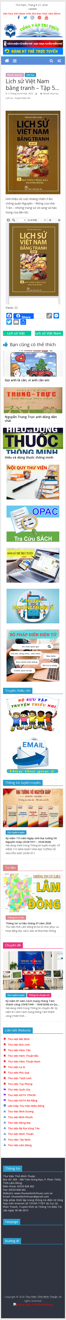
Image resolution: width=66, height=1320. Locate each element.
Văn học (30, 74)
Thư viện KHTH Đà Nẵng (22, 1100)
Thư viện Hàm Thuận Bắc (23, 1055)
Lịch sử (9, 98)
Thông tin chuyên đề (39, 995)
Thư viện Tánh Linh (20, 1078)
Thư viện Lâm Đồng (20, 1145)
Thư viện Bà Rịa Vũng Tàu (24, 1128)
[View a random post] (59, 60)
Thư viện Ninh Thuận (21, 1134)
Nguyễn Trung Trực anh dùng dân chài (31, 419)
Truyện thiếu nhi (22, 98)
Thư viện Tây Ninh (19, 1139)
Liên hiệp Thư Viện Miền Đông (26, 1106)
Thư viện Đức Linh (19, 1044)
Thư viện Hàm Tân (19, 1050)
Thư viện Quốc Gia (19, 1089)
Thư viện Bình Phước (20, 1117)
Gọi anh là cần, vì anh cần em (27, 380)
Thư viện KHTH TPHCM (22, 1095)
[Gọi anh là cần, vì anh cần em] (33, 352)
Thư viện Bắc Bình (19, 1039)
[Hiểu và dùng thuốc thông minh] (33, 430)
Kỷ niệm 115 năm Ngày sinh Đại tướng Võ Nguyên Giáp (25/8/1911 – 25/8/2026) (31, 840)
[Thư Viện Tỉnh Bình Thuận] (7, 61)
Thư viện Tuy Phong (20, 1084)
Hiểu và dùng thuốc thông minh (29, 457)
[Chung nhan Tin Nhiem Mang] (32, 1304)
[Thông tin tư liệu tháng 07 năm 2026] (33, 875)
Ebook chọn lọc (14, 74)
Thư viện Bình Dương (21, 1111)
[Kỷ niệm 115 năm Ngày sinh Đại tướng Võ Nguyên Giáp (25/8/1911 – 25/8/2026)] (33, 790)
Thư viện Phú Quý (18, 1072)
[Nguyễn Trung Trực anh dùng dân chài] (33, 389)
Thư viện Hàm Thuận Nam (24, 1061)
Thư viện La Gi (16, 1067)
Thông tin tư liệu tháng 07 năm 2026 (28, 923)
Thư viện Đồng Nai (19, 1122)
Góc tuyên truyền (16, 832)
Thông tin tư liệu (15, 917)
